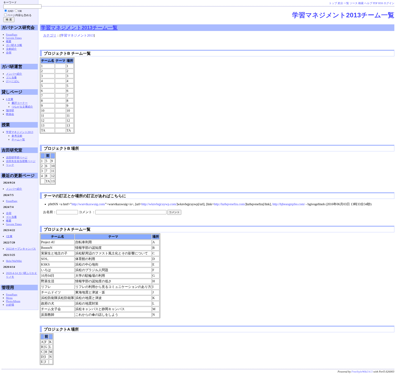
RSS (380, 3)
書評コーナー (20, 102)
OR (20, 11)
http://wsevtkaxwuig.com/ (88, 204)
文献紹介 (11, 48)
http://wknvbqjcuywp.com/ (159, 204)
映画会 (10, 114)
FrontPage (11, 34)
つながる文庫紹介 (22, 106)
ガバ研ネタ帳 (14, 45)
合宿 (8, 52)
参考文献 (17, 135)
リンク (10, 164)
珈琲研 (10, 110)
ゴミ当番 (11, 77)
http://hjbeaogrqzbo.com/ (288, 204)
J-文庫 (9, 99)
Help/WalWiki (14, 260)
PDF (375, 3)
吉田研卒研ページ (16, 157)
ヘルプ (368, 3)
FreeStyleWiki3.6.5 (362, 371)
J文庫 (9, 236)
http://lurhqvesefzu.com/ (229, 204)
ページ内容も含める (19, 15)
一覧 (346, 3)
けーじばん (12, 81)
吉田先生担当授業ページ (20, 161)
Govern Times (14, 37)
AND (10, 11)
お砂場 (10, 304)
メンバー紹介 (14, 73)
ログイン (389, 3)
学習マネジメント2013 (77, 35)
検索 (361, 3)
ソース (354, 3)
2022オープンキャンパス (21, 248)
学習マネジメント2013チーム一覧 (343, 15)
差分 (340, 3)
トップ (333, 3)
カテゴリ (49, 35)
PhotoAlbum (13, 301)
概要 (8, 41)
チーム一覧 (18, 139)
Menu (9, 297)
